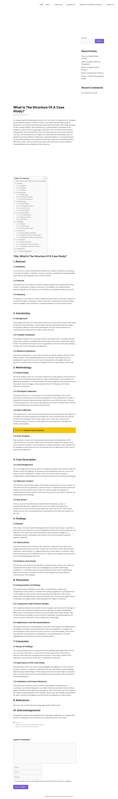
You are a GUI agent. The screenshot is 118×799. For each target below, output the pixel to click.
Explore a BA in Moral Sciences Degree (27, 727)
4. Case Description (22, 213)
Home (41, 4)
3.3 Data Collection (24, 208)
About (48, 4)
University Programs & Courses (90, 4)
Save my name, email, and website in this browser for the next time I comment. (43, 781)
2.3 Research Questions (26, 199)
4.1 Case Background (25, 215)
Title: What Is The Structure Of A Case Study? (31, 181)
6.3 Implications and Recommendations (30, 237)
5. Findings (19, 222)
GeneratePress (69, 796)
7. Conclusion (20, 240)
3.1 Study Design (24, 204)
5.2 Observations (24, 226)
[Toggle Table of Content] (44, 178)
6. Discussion (20, 231)
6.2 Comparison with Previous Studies (30, 235)
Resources (18, 723)
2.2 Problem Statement (25, 197)
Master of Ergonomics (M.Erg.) (92, 73)
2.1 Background (23, 195)
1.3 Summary (23, 190)
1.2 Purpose (22, 188)
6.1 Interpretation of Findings (27, 233)
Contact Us (110, 4)
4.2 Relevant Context (25, 217)
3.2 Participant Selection (26, 206)
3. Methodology (21, 201)
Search (83, 38)
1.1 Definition (22, 186)
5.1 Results (22, 224)
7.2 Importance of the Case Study (29, 244)
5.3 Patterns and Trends (26, 228)
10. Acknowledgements (24, 251)
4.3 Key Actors (23, 219)
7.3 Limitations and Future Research (29, 246)
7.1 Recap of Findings (25, 242)
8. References (20, 249)
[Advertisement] (59, 21)
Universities (70, 4)
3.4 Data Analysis (24, 210)
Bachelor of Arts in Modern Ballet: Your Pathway (29, 725)
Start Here (58, 4)
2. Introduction (21, 192)
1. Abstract (19, 183)
